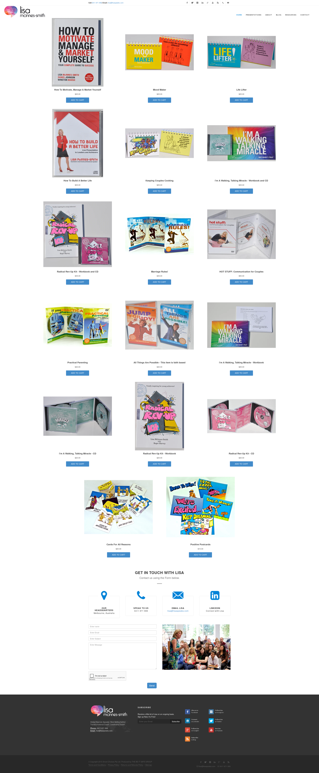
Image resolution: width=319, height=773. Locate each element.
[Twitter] (192, 2)
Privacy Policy (113, 765)
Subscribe (176, 721)
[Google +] (207, 2)
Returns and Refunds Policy (132, 765)
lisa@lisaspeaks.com (115, 2)
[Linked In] (202, 2)
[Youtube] (212, 2)
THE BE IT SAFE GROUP (142, 761)
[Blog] (217, 2)
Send (152, 685)
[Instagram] (197, 2)
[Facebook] (187, 2)
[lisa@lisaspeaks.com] (228, 2)
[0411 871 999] (222, 2)
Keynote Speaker (102, 722)
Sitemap (148, 765)
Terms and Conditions (97, 765)
